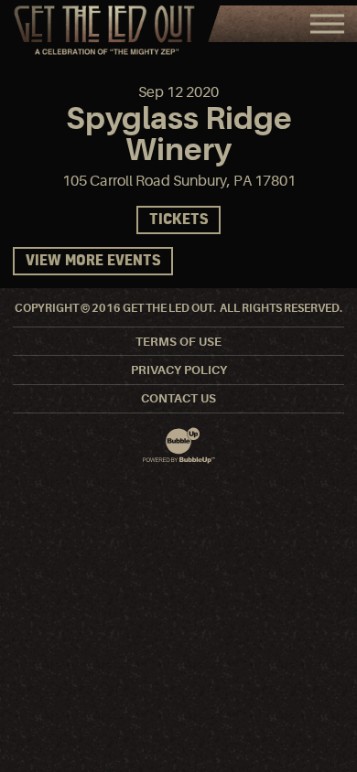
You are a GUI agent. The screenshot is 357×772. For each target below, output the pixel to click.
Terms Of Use (178, 341)
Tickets (178, 220)
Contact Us (178, 398)
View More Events (93, 261)
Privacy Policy (179, 370)
